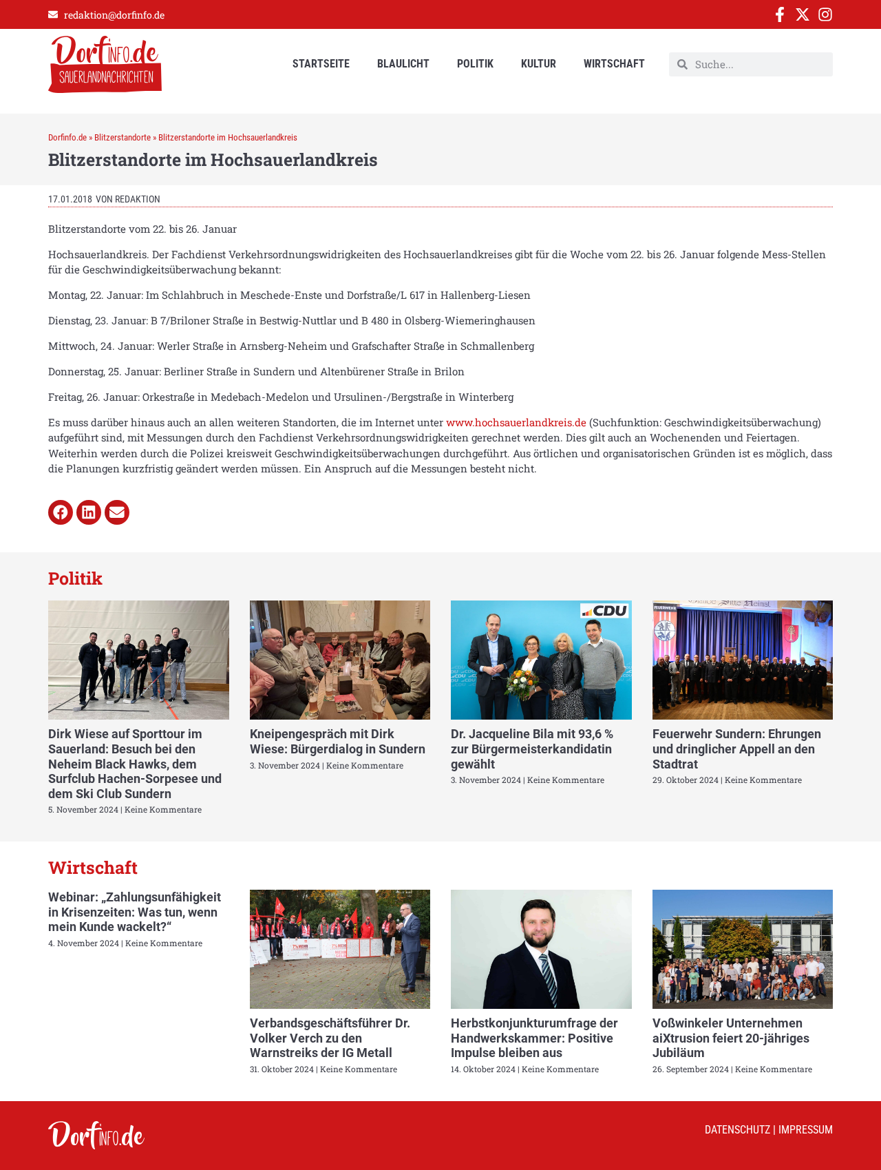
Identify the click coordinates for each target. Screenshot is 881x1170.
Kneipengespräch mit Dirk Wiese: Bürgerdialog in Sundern (337, 741)
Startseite (321, 63)
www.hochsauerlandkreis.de (516, 422)
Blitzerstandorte (122, 137)
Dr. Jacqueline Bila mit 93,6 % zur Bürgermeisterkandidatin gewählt (532, 749)
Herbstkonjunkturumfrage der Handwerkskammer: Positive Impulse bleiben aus (534, 1038)
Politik (475, 63)
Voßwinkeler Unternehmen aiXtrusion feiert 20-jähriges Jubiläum (730, 1038)
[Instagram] (825, 14)
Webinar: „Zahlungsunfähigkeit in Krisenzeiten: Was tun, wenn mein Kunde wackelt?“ (134, 912)
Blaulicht (403, 63)
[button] (60, 512)
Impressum (805, 1129)
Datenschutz (737, 1129)
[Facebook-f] (779, 14)
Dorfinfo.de (67, 137)
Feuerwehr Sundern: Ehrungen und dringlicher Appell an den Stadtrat (736, 749)
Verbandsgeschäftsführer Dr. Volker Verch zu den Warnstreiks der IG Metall (330, 1038)
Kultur (538, 63)
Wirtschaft (614, 63)
